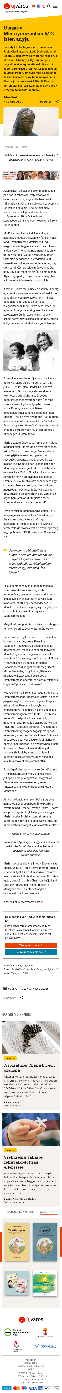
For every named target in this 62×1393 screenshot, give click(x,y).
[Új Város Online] (31, 1320)
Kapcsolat (31, 1360)
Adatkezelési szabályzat (31, 1366)
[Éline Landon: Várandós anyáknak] (17, 1242)
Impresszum (31, 1363)
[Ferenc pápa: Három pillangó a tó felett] (45, 1283)
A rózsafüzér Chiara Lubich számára (29, 1068)
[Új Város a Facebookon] (38, 5)
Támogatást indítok (31, 945)
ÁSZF (31, 1369)
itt (42, 902)
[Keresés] (48, 5)
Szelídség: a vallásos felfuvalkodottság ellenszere (23, 1162)
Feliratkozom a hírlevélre (31, 952)
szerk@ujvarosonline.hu (35, 1379)
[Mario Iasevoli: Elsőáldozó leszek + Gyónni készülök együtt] (17, 1283)
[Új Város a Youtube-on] (34, 5)
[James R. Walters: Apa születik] (45, 1242)
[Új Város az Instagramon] (43, 5)
